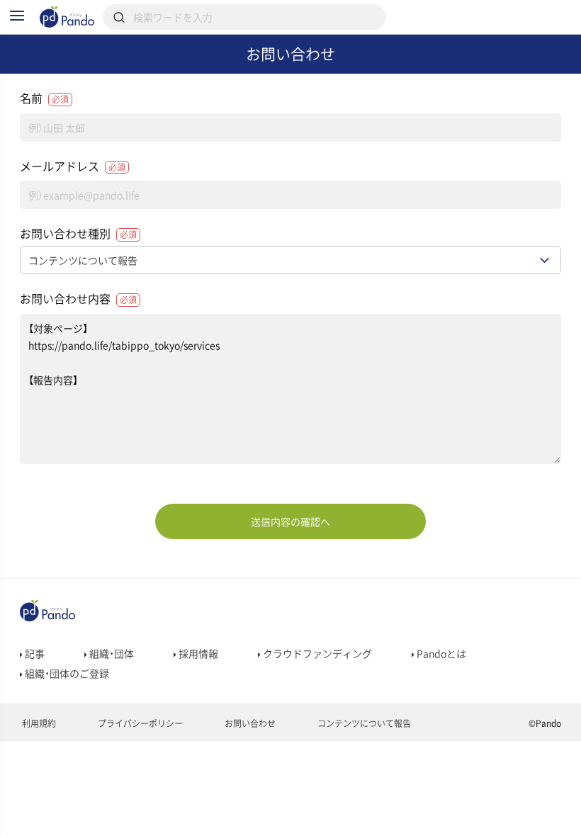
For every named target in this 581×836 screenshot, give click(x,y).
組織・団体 (110, 653)
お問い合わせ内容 (78, 298)
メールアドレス (72, 165)
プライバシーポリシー (139, 723)
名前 (44, 97)
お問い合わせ (249, 723)
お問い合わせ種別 (78, 233)
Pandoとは (440, 653)
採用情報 (197, 653)
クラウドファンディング (316, 653)
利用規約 (38, 723)
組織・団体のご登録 (66, 673)
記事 (34, 653)
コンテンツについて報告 (363, 723)
